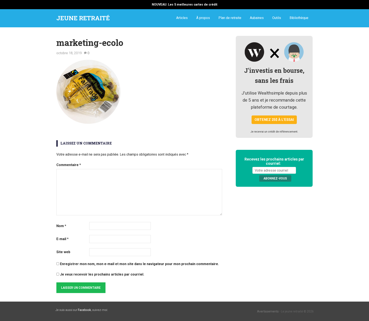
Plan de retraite (229, 18)
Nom (61, 226)
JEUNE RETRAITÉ (83, 18)
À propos (203, 18)
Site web (63, 252)
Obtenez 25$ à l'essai (274, 120)
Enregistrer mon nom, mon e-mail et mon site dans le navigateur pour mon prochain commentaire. (139, 264)
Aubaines (257, 18)
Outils (276, 18)
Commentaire (68, 165)
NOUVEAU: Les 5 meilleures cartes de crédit (184, 4)
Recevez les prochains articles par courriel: (274, 161)
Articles (182, 18)
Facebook (84, 310)
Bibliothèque (299, 18)
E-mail (62, 239)
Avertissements (268, 311)
